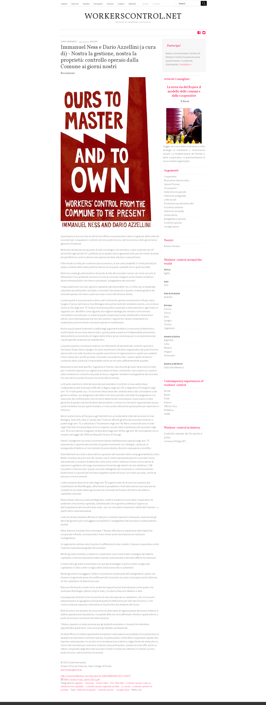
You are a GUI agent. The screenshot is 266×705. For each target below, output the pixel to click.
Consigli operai (122, 689)
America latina (102, 683)
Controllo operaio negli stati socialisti (102, 686)
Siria (166, 285)
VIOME (167, 413)
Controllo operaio (105, 689)
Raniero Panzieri (172, 246)
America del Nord (173, 363)
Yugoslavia (169, 328)
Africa (167, 269)
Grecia (167, 312)
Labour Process (171, 184)
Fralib (166, 398)
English (93, 41)
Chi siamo (156, 4)
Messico (168, 347)
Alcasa (167, 390)
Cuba (166, 343)
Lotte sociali (170, 199)
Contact (145, 4)
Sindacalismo (170, 214)
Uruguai (167, 351)
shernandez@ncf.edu (71, 669)
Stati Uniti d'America (174, 367)
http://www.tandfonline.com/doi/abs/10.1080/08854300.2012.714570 (95, 675)
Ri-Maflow (169, 410)
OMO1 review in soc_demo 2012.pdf (81, 679)
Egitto (167, 273)
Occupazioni (170, 188)
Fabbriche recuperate (86, 689)
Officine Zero (170, 406)
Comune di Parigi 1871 (175, 441)
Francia (167, 308)
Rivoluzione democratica (176, 180)
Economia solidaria (173, 207)
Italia (166, 316)
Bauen (167, 394)
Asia (166, 281)
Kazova (167, 402)
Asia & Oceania (172, 293)
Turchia (167, 324)
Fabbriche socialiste (174, 211)
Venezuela (89, 683)
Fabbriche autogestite (175, 195)
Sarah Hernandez (69, 41)
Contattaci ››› (185, 64)
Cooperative (170, 176)
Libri (140, 689)
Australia (168, 296)
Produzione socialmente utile (179, 203)
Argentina (79, 683)
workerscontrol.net (133, 17)
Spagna (168, 320)
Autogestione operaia (175, 218)
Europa (168, 305)
